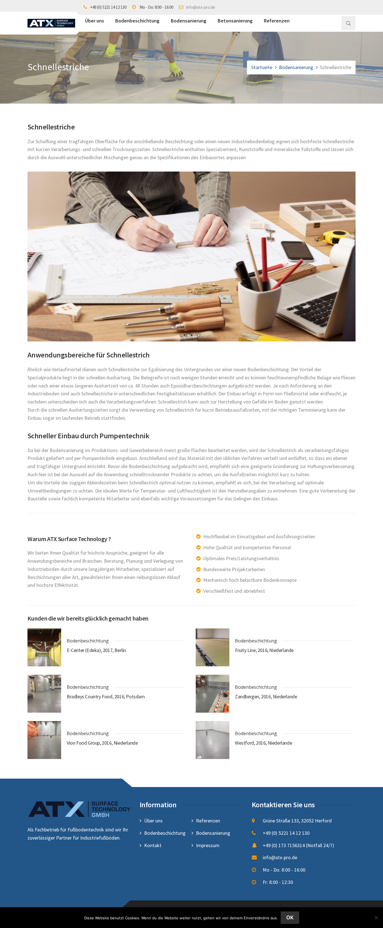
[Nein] (376, 917)
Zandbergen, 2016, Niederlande (266, 696)
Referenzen (277, 20)
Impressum (208, 845)
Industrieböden (43, 569)
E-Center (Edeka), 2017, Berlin (96, 650)
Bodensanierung (188, 20)
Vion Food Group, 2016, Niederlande (102, 742)
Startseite (261, 67)
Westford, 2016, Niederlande (263, 742)
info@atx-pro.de (200, 7)
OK (290, 917)
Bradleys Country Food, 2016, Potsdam (106, 696)
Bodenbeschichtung (137, 20)
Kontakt (152, 845)
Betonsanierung (235, 20)
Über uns (94, 20)
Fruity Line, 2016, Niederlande (264, 650)
